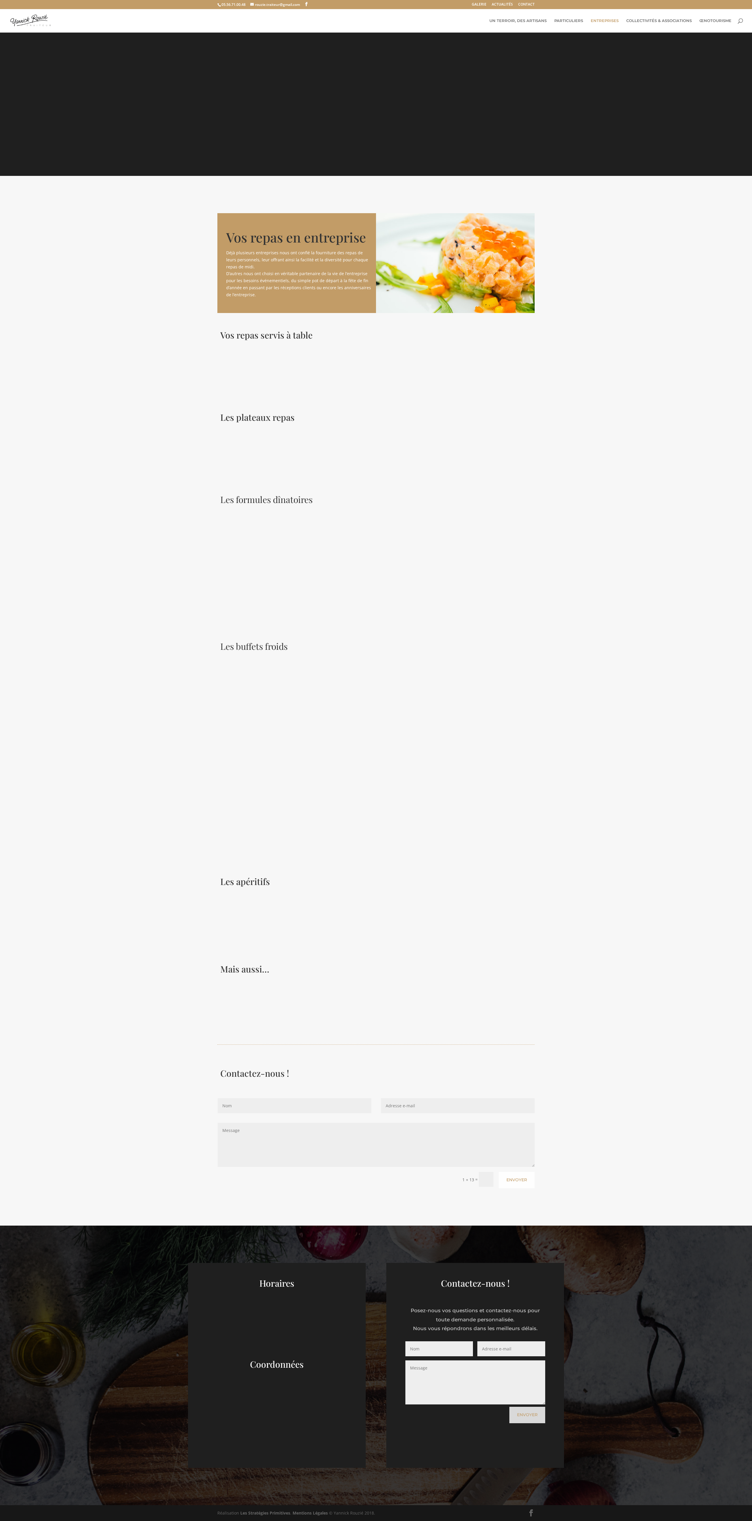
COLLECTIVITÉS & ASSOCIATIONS (659, 20)
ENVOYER (516, 1179)
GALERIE (479, 5)
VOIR (233, 385)
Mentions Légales (310, 1513)
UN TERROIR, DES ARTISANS (518, 20)
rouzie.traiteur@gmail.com (277, 1432)
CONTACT (526, 5)
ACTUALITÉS (502, 5)
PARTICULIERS (568, 20)
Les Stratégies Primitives (265, 1513)
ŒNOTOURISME (715, 20)
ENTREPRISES (605, 20)
